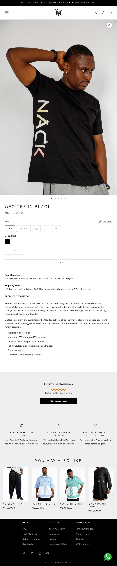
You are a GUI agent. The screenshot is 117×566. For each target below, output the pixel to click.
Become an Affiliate (58, 544)
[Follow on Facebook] (23, 553)
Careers (52, 539)
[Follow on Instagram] (39, 553)
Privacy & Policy (82, 534)
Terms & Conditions (85, 528)
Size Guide (27, 544)
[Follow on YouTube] (47, 553)
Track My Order (29, 534)
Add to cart (58, 262)
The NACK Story (57, 528)
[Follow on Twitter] (31, 553)
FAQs (25, 528)
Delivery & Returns (31, 539)
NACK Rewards (82, 544)
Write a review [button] (58, 401)
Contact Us (54, 534)
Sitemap (79, 539)
